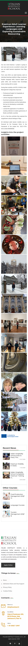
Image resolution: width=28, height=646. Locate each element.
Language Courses (17, 505)
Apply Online (8, 565)
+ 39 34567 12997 (13, 626)
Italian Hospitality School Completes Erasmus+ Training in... (17, 475)
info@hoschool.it (13, 607)
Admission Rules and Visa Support (13, 584)
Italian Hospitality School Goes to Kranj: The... (17, 455)
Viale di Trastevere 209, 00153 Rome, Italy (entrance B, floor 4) (15, 616)
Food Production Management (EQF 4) (18, 496)
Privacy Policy (7, 587)
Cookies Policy (7, 591)
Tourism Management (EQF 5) (18, 514)
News (5, 580)
